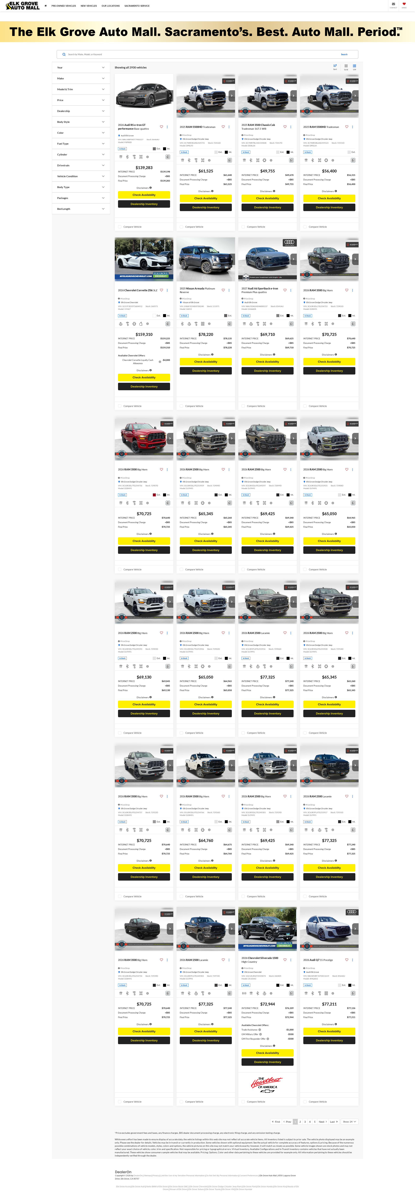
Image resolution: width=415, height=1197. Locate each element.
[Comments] (168, 157)
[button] (170, 96)
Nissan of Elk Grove (178, 1189)
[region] (144, 180)
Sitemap (147, 1175)
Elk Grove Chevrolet (198, 1186)
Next (322, 1121)
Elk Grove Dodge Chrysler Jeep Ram (225, 1186)
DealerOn (138, 1175)
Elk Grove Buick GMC (178, 1186)
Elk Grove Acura (123, 1186)
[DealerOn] (123, 1172)
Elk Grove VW (228, 1189)
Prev (288, 1121)
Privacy (156, 1175)
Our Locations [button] (111, 5)
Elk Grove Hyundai (244, 1189)
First (276, 1121)
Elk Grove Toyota (213, 1189)
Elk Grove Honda (265, 1186)
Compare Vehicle (133, 226)
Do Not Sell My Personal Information (222, 1175)
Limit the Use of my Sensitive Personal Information (182, 1175)
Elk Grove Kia (280, 1186)
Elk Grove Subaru (196, 1189)
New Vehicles (89, 5)
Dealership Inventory (144, 204)
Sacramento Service (136, 5)
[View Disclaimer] (147, 156)
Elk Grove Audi (138, 1186)
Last (333, 1121)
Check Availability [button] (144, 195)
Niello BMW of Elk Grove (157, 1186)
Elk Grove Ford (249, 1186)
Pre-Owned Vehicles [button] (64, 5)
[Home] (45, 6)
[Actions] (167, 127)
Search (344, 54)
